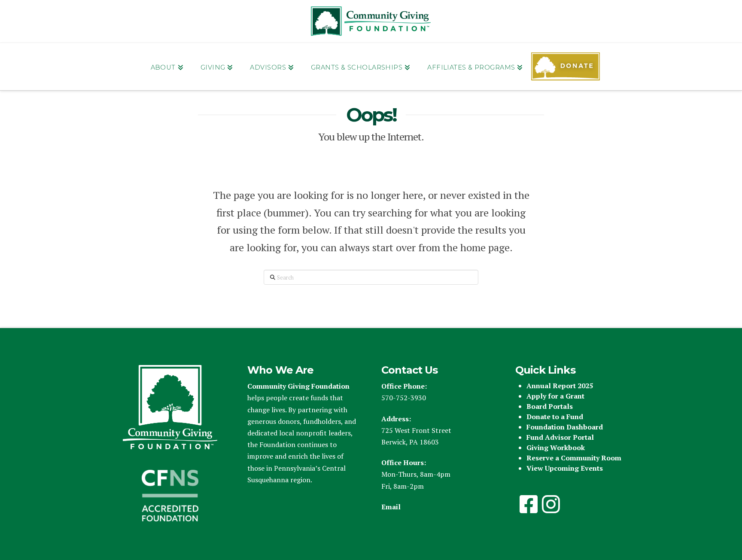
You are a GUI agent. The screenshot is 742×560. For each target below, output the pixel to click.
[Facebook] (528, 504)
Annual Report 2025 (559, 385)
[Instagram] (551, 504)
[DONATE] (565, 66)
